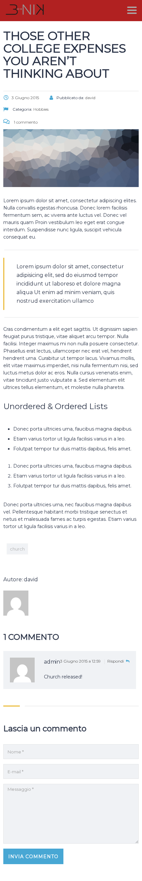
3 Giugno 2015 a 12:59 (81, 661)
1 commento (25, 122)
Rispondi (116, 661)
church (17, 549)
